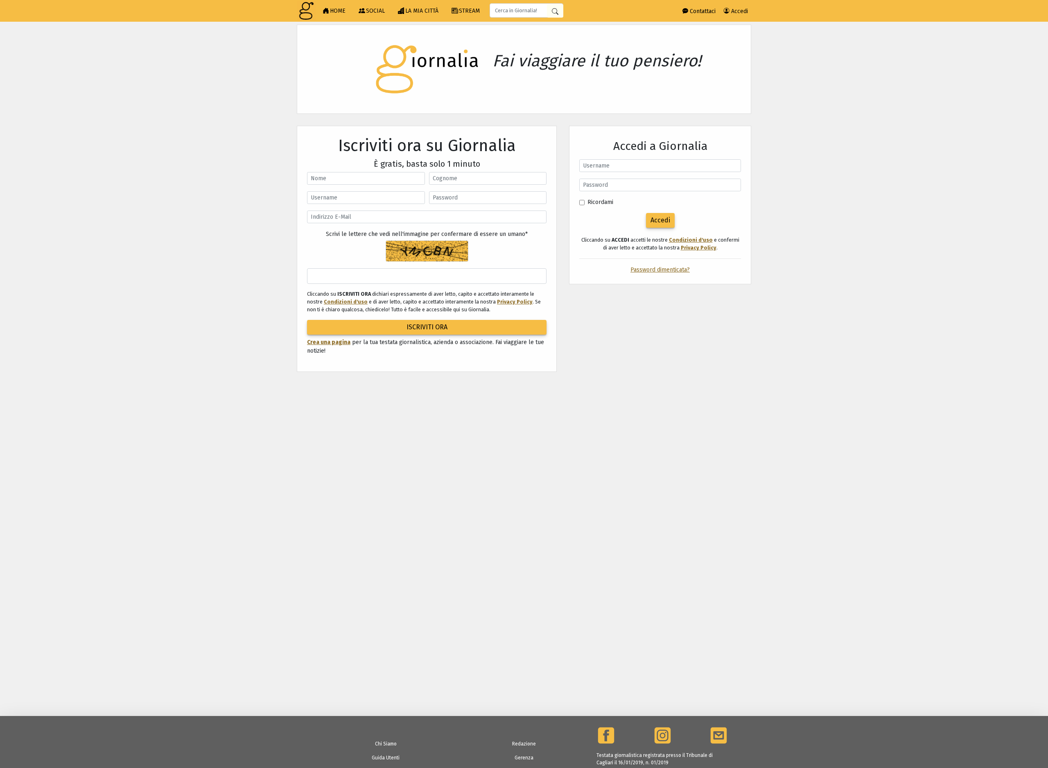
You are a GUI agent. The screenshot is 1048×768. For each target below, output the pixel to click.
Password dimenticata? (660, 269)
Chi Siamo (386, 744)
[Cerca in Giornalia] (555, 11)
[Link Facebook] (606, 735)
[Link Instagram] (662, 735)
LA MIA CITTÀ (421, 10)
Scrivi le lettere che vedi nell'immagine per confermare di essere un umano (427, 234)
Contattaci (702, 11)
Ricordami (600, 202)
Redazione (524, 744)
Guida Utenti (386, 758)
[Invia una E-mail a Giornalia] (718, 735)
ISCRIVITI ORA (427, 327)
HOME (338, 10)
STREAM (469, 10)
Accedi (739, 11)
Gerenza (524, 758)
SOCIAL (375, 10)
